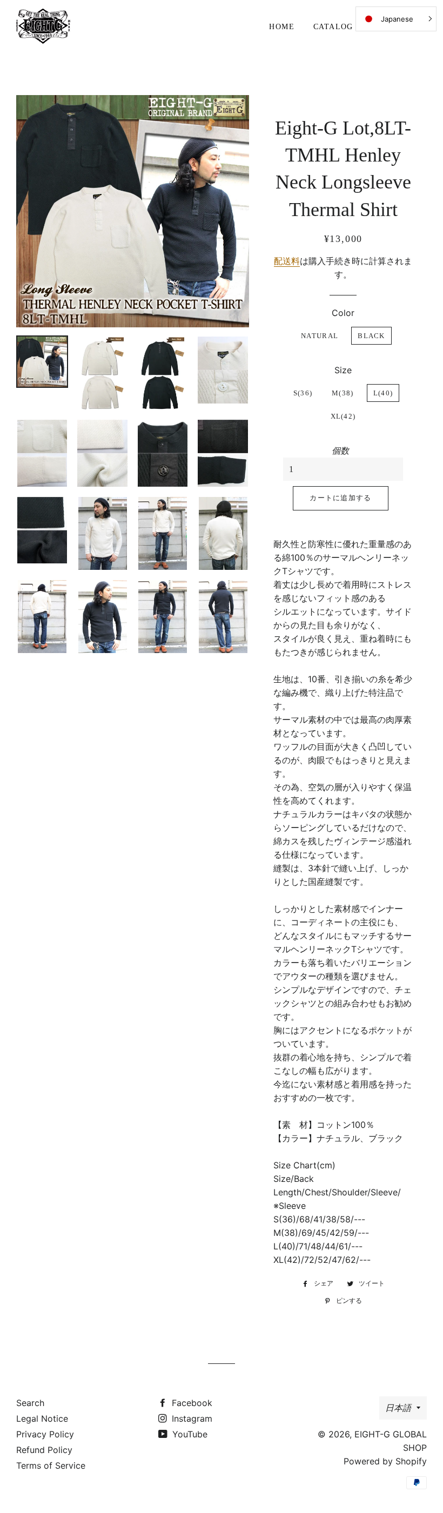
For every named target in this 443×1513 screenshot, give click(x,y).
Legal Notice (42, 1418)
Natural (319, 336)
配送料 (287, 260)
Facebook (190, 1402)
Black (371, 336)
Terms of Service (50, 1465)
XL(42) (343, 416)
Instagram (190, 1418)
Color (343, 312)
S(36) (303, 393)
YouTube (188, 1434)
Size (343, 370)
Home (281, 27)
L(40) (383, 393)
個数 (340, 450)
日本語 (398, 1407)
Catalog (333, 27)
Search (30, 1402)
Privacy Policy (45, 1434)
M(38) (343, 393)
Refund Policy (44, 1449)
